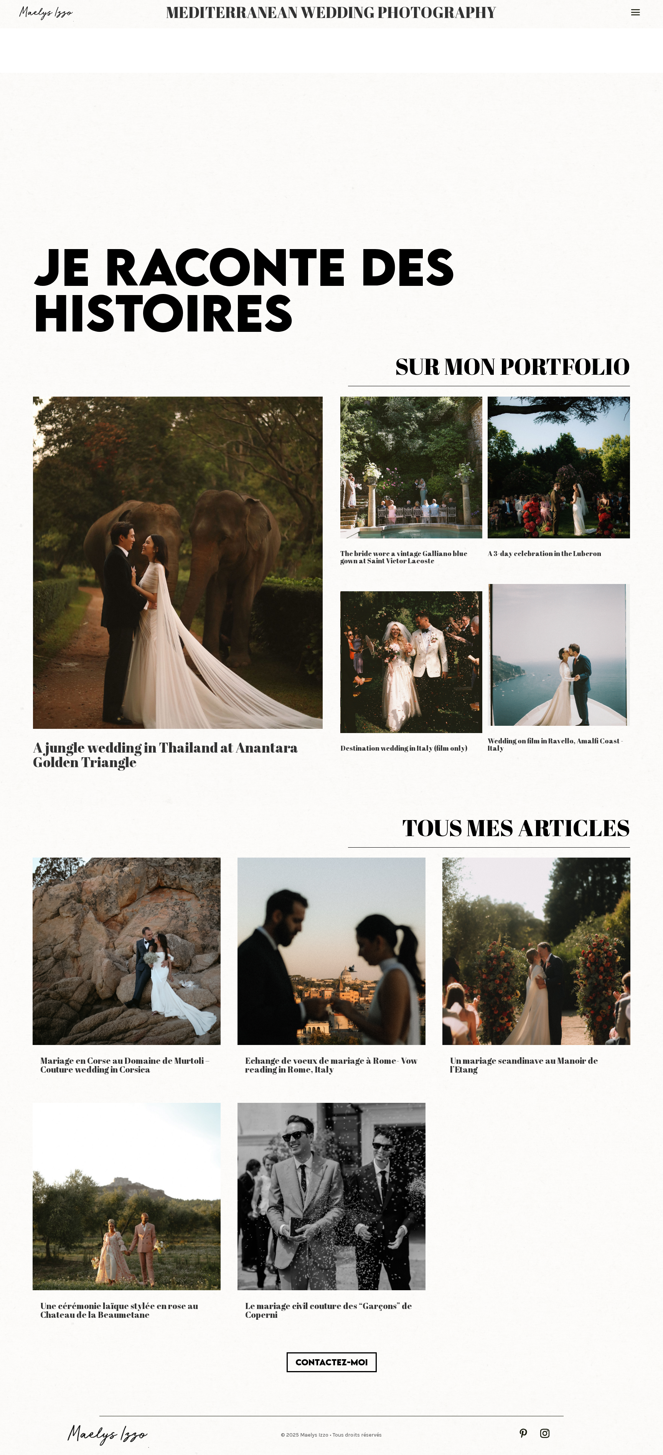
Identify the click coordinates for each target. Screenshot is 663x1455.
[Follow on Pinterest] (523, 1433)
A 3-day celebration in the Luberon (544, 553)
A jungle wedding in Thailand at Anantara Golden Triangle (165, 754)
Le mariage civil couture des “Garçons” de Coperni (328, 1310)
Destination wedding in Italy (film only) (403, 748)
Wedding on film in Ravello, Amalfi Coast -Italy (555, 744)
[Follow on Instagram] (545, 1433)
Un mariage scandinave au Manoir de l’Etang (524, 1065)
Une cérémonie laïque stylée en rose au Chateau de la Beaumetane (119, 1310)
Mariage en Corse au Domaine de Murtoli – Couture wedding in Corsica (124, 1065)
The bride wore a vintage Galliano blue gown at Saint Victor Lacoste (403, 557)
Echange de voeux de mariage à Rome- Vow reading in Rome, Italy (331, 1065)
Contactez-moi (331, 1362)
